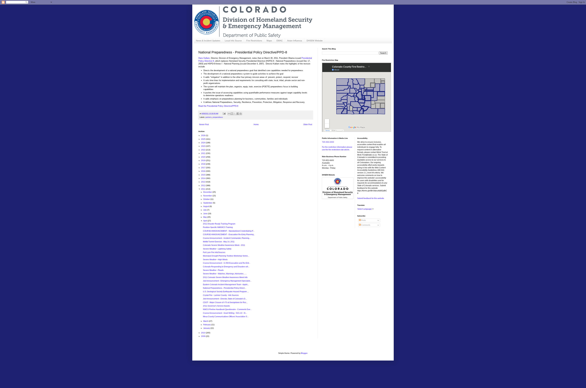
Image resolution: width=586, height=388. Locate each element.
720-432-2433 (328, 142)
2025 (203, 139)
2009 (203, 336)
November (207, 196)
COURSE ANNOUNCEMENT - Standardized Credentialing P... (228, 231)
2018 (203, 164)
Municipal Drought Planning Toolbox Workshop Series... (226, 256)
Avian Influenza (294, 40)
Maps (269, 40)
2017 (203, 168)
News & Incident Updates (208, 40)
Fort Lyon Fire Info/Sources (214, 252)
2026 (203, 135)
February (207, 325)
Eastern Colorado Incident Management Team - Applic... (226, 284)
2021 (203, 153)
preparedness (218, 117)
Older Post (307, 124)
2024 (203, 143)
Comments (365, 225)
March (206, 321)
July (205, 210)
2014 (203, 178)
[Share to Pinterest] (240, 113)
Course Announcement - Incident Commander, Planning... (227, 238)
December (207, 192)
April (205, 221)
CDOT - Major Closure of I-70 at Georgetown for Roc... (225, 302)
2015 (203, 175)
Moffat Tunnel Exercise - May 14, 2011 (219, 242)
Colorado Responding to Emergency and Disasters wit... (226, 267)
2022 (203, 150)
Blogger (304, 353)
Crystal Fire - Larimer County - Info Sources (221, 295)
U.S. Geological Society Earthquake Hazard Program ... (226, 292)
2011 (203, 189)
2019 (203, 160)
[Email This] (229, 113)
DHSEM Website (315, 40)
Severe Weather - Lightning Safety (217, 249)
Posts (363, 220)
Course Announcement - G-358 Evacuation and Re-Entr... (226, 263)
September (208, 203)
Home (256, 124)
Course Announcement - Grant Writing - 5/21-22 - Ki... (225, 313)
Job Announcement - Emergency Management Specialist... (227, 281)
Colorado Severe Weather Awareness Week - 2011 (224, 245)
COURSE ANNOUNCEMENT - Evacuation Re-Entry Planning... (229, 234)
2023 (203, 146)
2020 (203, 157)
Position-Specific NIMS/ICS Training (218, 227)
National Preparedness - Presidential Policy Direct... (224, 288)
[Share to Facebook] (237, 113)
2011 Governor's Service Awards (216, 306)
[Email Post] (224, 113)
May (205, 217)
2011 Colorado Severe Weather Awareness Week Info (225, 277)
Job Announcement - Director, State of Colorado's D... (225, 299)
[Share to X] (234, 113)
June (205, 214)
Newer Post (204, 124)
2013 (203, 182)
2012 (203, 185)
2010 (203, 333)
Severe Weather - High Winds (215, 259)
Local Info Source (233, 40)
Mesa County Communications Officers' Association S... (225, 317)
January (206, 328)
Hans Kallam (204, 58)
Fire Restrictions (254, 40)
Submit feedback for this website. (370, 198)
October (206, 199)
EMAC (280, 40)
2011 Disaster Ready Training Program (219, 224)
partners (208, 117)
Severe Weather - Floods (213, 270)
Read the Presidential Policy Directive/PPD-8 (218, 106)
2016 (203, 171)
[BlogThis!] (231, 113)
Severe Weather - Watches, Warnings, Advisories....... (225, 274)
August (206, 206)
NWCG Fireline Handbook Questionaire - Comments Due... (227, 309)
